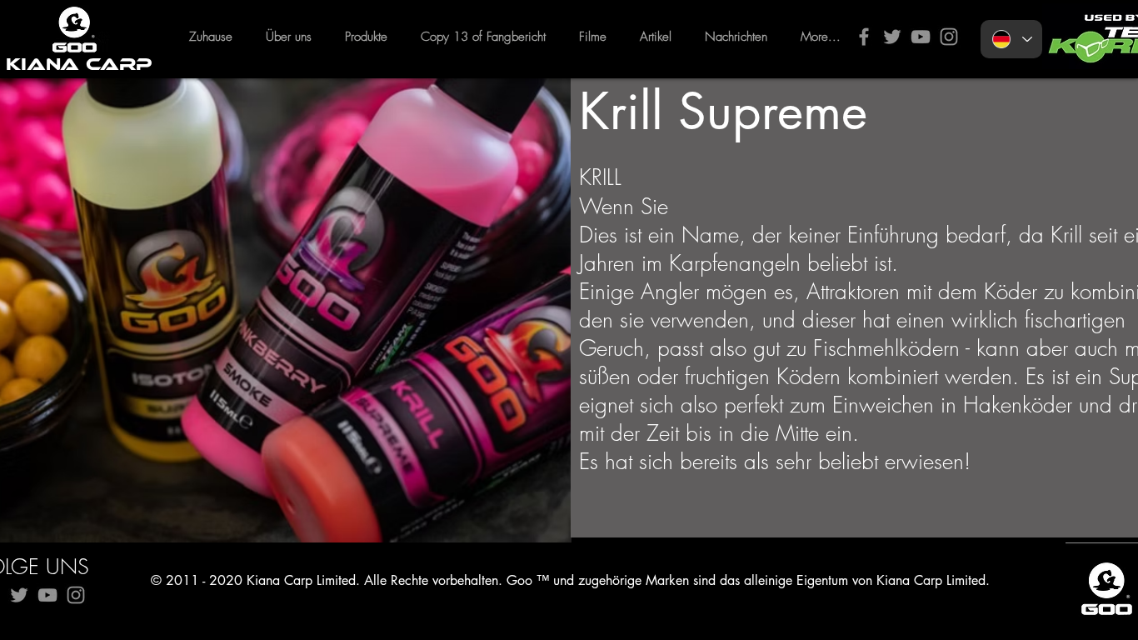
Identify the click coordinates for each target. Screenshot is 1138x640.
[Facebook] (864, 36)
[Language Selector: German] (1011, 39)
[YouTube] (920, 36)
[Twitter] (892, 36)
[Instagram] (949, 36)
